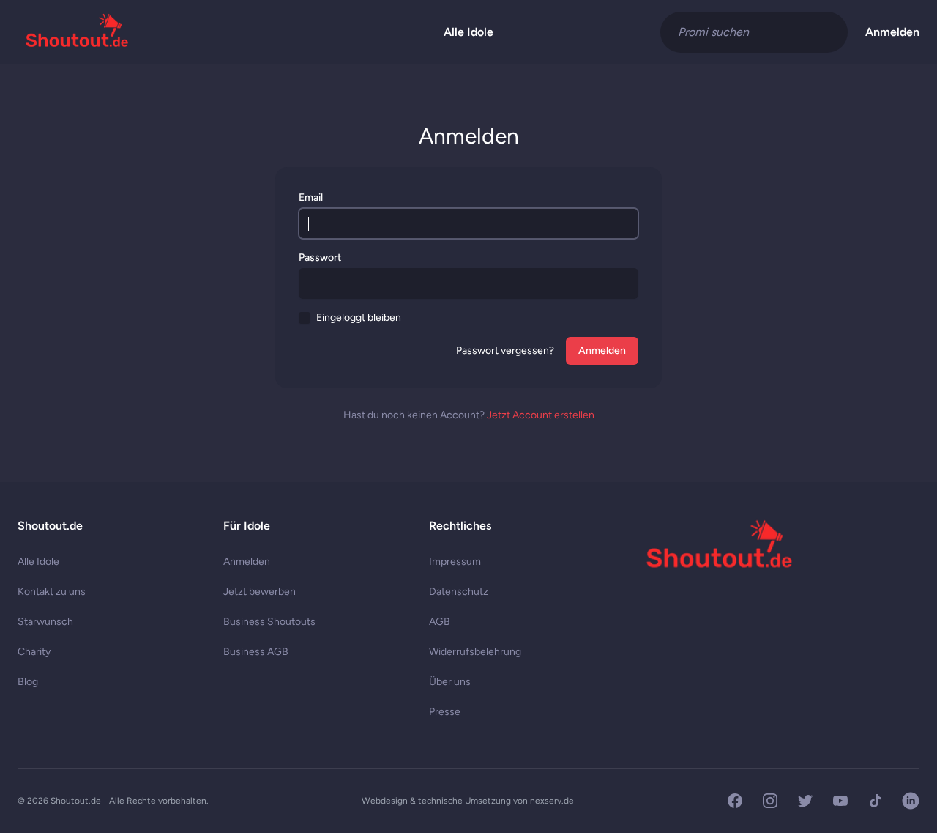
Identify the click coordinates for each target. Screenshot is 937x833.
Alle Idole (468, 32)
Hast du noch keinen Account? (468, 415)
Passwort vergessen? (505, 350)
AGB (439, 621)
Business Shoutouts (269, 621)
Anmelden (892, 32)
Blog (28, 681)
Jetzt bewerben (259, 591)
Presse (444, 712)
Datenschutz (458, 591)
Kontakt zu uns (52, 591)
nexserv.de (552, 801)
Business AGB (255, 651)
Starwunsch (45, 621)
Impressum (455, 561)
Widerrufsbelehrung (475, 651)
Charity (34, 651)
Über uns (450, 681)
